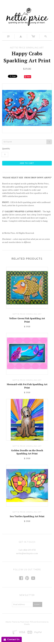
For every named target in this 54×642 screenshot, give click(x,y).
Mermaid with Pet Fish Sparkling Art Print (27, 386)
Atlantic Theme (11, 622)
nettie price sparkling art (27, 314)
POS (31, 622)
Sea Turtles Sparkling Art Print (27, 516)
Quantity (6, 148)
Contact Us (12, 639)
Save (29, 77)
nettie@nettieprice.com (27, 553)
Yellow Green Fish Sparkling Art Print (27, 320)
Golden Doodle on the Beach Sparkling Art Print (27, 452)
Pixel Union (24, 622)
